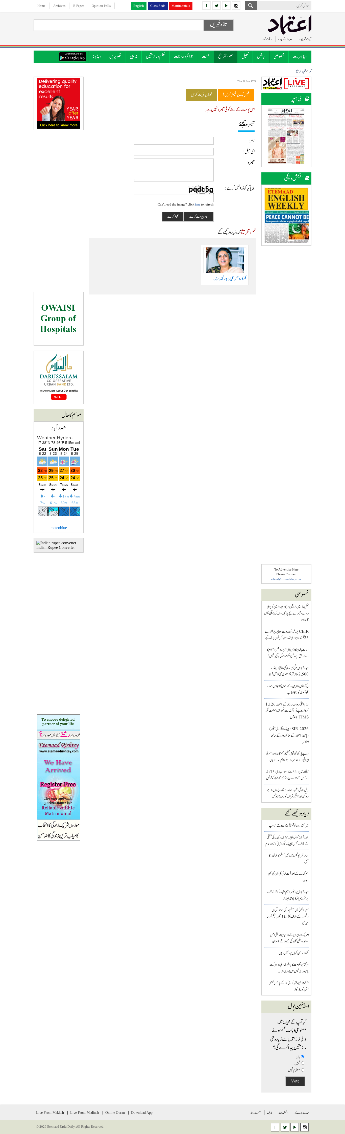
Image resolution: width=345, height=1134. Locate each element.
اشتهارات (283, 1112)
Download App (142, 1113)
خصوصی (279, 57)
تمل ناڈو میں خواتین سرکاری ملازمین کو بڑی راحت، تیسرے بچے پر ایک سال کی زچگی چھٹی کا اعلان (286, 613)
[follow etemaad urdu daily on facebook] (206, 5)
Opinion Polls (101, 6)
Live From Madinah (84, 1113)
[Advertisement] (286, 326)
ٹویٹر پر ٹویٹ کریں (201, 94)
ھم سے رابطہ (255, 1112)
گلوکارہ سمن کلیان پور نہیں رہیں (294, 953)
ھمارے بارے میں (301, 1112)
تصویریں (115, 57)
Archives (59, 6)
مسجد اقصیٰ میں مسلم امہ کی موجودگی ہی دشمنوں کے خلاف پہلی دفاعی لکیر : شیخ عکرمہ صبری (287, 916)
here (197, 204)
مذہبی (133, 57)
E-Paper (78, 6)
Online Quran (115, 1113)
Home (41, 6)
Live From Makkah (50, 1113)
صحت (206, 57)
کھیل (245, 57)
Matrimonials (180, 6)
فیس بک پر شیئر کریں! (236, 94)
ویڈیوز (96, 57)
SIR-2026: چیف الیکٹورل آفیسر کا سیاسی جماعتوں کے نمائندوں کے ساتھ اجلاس (288, 735)
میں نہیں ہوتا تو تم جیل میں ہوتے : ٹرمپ (289, 826)
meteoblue (59, 528)
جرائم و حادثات (183, 57)
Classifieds (157, 6)
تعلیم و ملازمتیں (155, 57)
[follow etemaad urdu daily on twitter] (216, 5)
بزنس (261, 57)
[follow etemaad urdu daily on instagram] (236, 5)
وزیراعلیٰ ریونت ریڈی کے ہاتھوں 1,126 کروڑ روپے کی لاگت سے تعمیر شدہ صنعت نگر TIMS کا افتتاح (287, 710)
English (138, 6)
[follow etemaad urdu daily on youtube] (226, 5)
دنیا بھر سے (300, 57)
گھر (309, 72)
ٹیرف (269, 1112)
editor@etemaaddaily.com (286, 578)
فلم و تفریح (225, 57)
